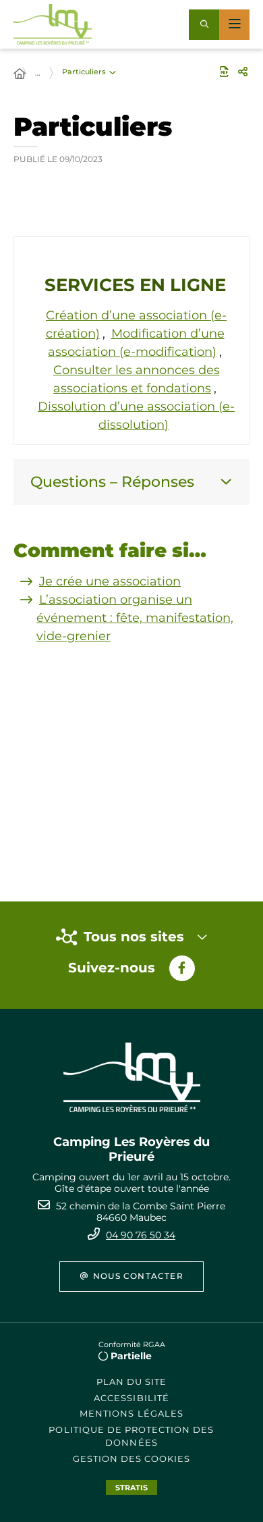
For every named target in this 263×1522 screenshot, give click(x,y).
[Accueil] (19, 74)
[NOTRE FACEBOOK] (182, 968)
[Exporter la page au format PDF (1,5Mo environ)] (223, 71)
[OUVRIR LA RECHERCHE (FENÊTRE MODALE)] (204, 24)
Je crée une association (110, 581)
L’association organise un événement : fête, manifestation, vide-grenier (134, 618)
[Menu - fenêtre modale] (234, 24)
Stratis (131, 1487)
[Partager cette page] (242, 71)
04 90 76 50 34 (140, 1235)
